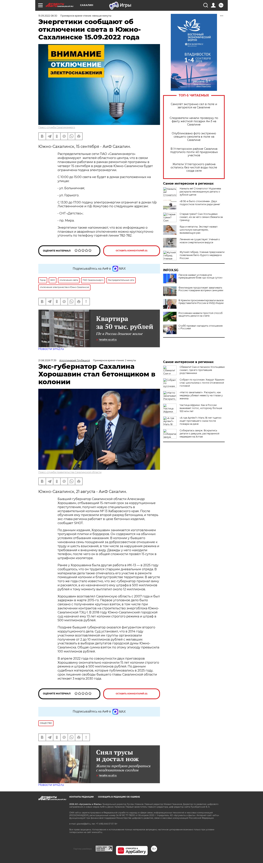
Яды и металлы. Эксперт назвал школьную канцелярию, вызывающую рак (199, 229)
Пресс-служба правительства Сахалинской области (69, 472)
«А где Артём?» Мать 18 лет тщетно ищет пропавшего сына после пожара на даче (200, 420)
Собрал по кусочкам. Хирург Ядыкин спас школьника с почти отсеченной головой (202, 382)
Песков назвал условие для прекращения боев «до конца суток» (200, 276)
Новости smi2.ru (51, 349)
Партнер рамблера (82, 849)
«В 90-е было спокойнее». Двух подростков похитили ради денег (200, 203)
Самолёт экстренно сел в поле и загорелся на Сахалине (194, 106)
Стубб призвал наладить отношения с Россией (200, 327)
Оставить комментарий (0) (131, 250)
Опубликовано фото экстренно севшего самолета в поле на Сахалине (194, 137)
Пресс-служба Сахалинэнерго (56, 127)
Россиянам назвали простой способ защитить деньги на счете (200, 314)
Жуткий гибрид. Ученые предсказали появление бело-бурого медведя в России (202, 255)
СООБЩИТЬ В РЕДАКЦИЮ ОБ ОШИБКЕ (119, 797)
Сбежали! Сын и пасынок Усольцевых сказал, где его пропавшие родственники (202, 370)
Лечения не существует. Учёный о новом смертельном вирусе (200, 241)
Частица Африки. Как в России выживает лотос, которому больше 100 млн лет (201, 408)
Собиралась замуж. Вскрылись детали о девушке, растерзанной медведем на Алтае (199, 433)
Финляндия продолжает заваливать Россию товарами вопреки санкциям (200, 289)
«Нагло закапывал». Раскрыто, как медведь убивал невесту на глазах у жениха (201, 395)
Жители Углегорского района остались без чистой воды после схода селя (194, 167)
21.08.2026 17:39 (47, 360)
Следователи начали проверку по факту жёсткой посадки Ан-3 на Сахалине (194, 121)
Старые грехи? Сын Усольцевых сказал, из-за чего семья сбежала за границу (201, 217)
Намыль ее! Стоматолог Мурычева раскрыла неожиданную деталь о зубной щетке (200, 191)
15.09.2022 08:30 (47, 15)
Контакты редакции (81, 797)
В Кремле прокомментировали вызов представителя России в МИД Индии (201, 301)
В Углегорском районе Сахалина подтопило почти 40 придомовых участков (194, 152)
